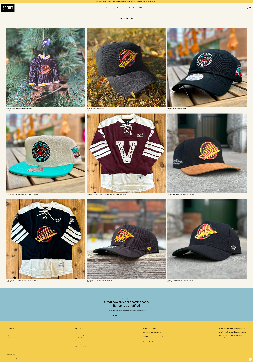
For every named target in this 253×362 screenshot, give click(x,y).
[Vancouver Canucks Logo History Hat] (126, 67)
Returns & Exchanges (80, 335)
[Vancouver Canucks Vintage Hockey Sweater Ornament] (45, 67)
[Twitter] (152, 341)
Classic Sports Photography (13, 339)
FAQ (7, 335)
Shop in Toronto (78, 341)
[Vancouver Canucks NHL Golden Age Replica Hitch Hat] (126, 239)
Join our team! (10, 341)
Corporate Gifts (78, 344)
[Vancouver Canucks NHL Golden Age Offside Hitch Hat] (207, 239)
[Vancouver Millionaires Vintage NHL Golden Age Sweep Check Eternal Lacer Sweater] (126, 153)
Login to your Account (80, 333)
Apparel (116, 7)
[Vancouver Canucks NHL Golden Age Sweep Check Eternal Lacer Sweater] (45, 239)
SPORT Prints (142, 7)
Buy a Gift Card (78, 342)
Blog (8, 342)
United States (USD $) (11, 354)
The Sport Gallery (13, 358)
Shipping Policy (78, 337)
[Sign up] (162, 336)
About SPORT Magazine (12, 333)
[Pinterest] (149, 341)
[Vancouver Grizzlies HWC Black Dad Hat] (207, 67)
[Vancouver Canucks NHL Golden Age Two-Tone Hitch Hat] (207, 153)
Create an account (79, 331)
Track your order (79, 339)
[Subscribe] (138, 315)
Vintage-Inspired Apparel (12, 337)
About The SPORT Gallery (13, 331)
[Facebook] (143, 341)
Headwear (123, 7)
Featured (108, 7)
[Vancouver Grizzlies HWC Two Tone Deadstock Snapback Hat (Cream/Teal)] (45, 153)
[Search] (246, 7)
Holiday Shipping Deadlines (81, 346)
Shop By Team (132, 7)
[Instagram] (146, 341)
